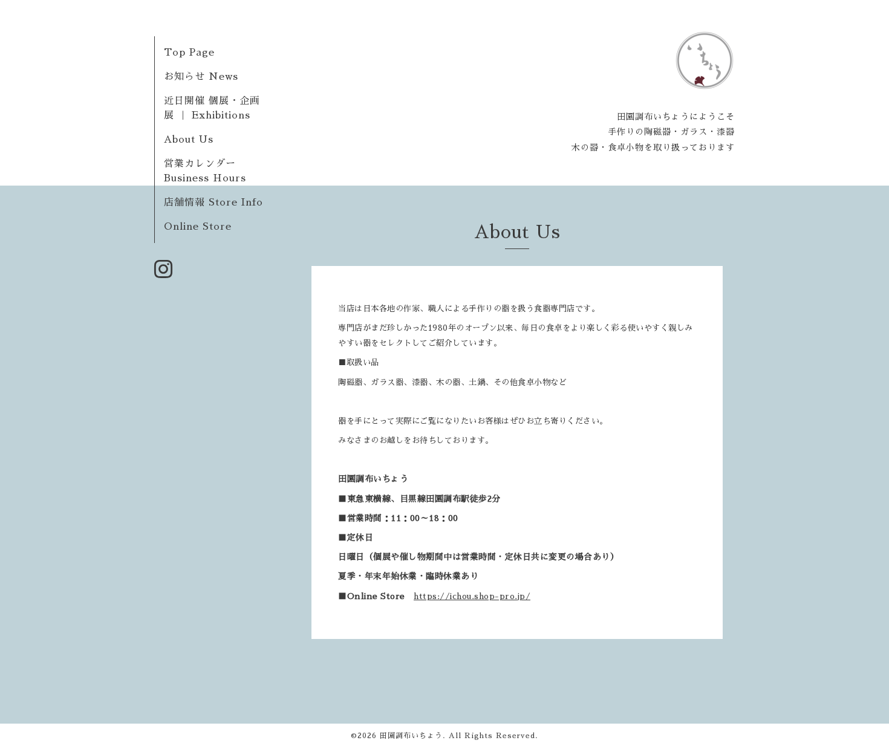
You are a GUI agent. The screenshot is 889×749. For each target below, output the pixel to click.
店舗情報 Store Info (213, 202)
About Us (188, 139)
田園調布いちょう (411, 735)
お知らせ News (201, 77)
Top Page (189, 52)
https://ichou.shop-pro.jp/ (472, 596)
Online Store (198, 227)
